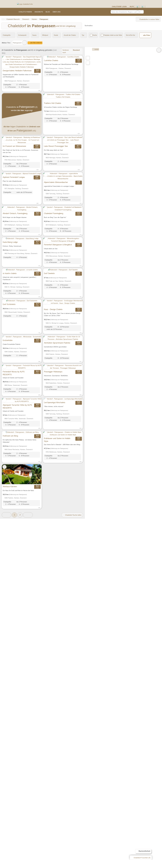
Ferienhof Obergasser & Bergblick (58, 245)
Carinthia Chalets (51, 60)
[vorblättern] (36, 62)
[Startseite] (2, 19)
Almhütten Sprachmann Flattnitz (57, 343)
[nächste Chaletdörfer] (28, 515)
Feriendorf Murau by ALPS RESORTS (13, 373)
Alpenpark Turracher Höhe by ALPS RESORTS (17, 406)
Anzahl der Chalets (70, 35)
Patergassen (17, 43)
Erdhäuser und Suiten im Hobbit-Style (57, 439)
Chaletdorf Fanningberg (53, 213)
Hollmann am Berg (10, 436)
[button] (6, 515)
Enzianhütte (7, 340)
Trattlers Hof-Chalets (52, 103)
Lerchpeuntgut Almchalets (54, 402)
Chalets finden (25, 12)
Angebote (38, 12)
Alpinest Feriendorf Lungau (14, 177)
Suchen (142, 12)
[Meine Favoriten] (65, 12)
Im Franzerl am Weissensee (14, 146)
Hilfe (131, 6)
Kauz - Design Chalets (53, 309)
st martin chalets (10, 273)
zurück (96, 49)
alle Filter (146, 35)
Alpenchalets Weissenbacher (56, 182)
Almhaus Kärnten (10, 486)
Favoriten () (142, 858)
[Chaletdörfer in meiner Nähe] (88, 63)
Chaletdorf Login (118, 6)
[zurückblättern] (7, 62)
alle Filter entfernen (36, 43)
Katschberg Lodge (10, 242)
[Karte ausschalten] (158, 50)
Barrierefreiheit (144, 851)
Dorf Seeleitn (49, 273)
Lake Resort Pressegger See (56, 146)
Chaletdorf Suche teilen (73, 515)
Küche (95, 35)
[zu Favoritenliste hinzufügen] (4, 58)
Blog (48, 12)
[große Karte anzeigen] (87, 58)
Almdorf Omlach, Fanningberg (15, 213)
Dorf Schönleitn (9, 304)
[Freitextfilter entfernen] (137, 11)
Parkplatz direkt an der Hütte (113, 35)
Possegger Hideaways (53, 372)
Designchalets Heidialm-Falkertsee (17, 70)
